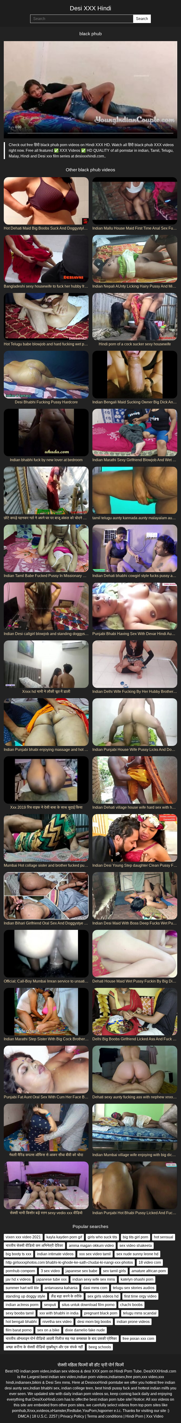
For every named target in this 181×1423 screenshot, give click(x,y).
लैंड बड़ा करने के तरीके (66, 1296)
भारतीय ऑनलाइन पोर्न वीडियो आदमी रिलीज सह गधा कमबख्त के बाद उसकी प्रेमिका (61, 1339)
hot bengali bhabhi (21, 1322)
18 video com (150, 1262)
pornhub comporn (20, 1271)
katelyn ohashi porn (137, 1279)
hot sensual (163, 1237)
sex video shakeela (135, 1246)
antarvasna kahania (61, 1288)
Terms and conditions (105, 1416)
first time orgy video (140, 1296)
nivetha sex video (57, 1322)
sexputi (50, 1305)
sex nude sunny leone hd (137, 1254)
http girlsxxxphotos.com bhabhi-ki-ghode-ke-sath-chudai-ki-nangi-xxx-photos (69, 1262)
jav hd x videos (18, 1279)
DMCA (23, 1416)
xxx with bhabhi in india (58, 1313)
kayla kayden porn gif (64, 1237)
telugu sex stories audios (133, 1288)
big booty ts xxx (18, 1254)
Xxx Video (154, 1416)
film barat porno (19, 1330)
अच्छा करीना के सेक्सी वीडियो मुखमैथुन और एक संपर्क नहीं (44, 1347)
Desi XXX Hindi (90, 8)
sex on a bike (48, 1330)
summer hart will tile (22, 1288)
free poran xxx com (138, 1339)
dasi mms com (95, 1288)
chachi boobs (131, 1305)
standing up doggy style (25, 1296)
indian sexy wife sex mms (93, 1279)
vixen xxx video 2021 (23, 1237)
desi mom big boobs (94, 1322)
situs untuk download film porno (88, 1305)
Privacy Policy (72, 1416)
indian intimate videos (55, 1254)
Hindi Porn (134, 1416)
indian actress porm (22, 1305)
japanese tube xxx (51, 1279)
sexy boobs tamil (20, 1313)
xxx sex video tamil (95, 1254)
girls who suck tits (102, 1237)
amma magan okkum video (91, 1246)
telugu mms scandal (139, 1313)
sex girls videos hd (103, 1296)
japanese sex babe (81, 1271)
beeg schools (100, 1347)
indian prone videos (133, 1322)
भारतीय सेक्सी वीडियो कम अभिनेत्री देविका (34, 1246)
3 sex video (50, 1271)
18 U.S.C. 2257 (45, 1416)
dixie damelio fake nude (85, 1330)
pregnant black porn (100, 1313)
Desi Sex (53, 1382)
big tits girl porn (135, 1237)
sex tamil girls (114, 1271)
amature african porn (149, 1271)
